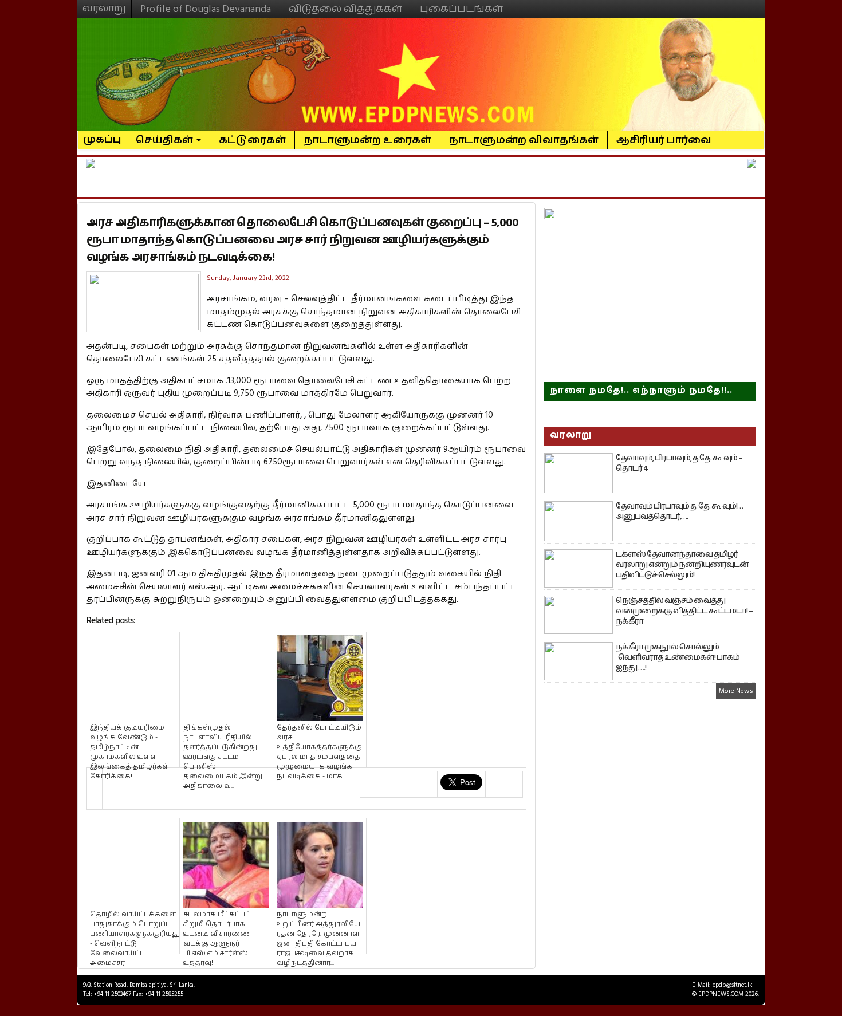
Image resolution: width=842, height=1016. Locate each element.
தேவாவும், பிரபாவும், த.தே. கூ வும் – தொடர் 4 (679, 463)
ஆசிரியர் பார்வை (663, 140)
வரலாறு (104, 3)
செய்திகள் (165, 140)
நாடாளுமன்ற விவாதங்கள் (524, 140)
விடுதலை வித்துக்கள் (345, 9)
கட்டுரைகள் (252, 140)
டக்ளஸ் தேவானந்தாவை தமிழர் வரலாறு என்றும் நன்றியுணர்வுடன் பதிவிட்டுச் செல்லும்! (682, 565)
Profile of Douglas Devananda (205, 9)
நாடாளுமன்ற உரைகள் (367, 140)
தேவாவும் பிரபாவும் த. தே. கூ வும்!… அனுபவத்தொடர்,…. (679, 511)
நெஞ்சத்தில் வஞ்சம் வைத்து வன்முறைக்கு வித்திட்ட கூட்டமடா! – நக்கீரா (684, 611)
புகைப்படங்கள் (461, 9)
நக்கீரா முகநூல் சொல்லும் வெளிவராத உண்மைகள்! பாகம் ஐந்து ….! (677, 657)
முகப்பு (102, 134)
